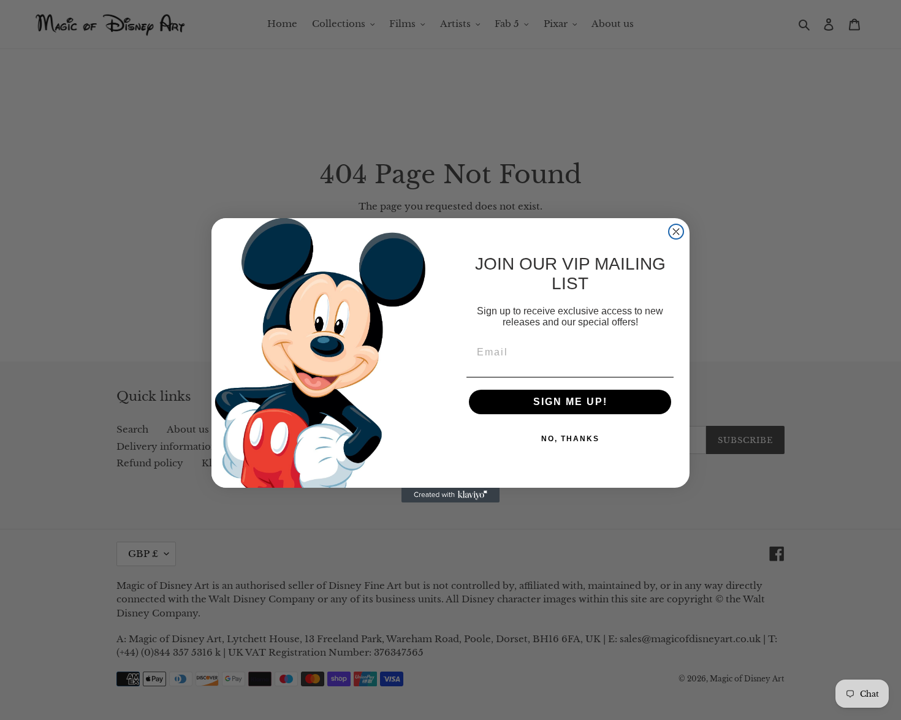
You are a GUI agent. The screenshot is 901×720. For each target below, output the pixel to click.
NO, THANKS (570, 438)
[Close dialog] (676, 231)
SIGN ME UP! (570, 401)
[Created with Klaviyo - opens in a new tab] (450, 495)
